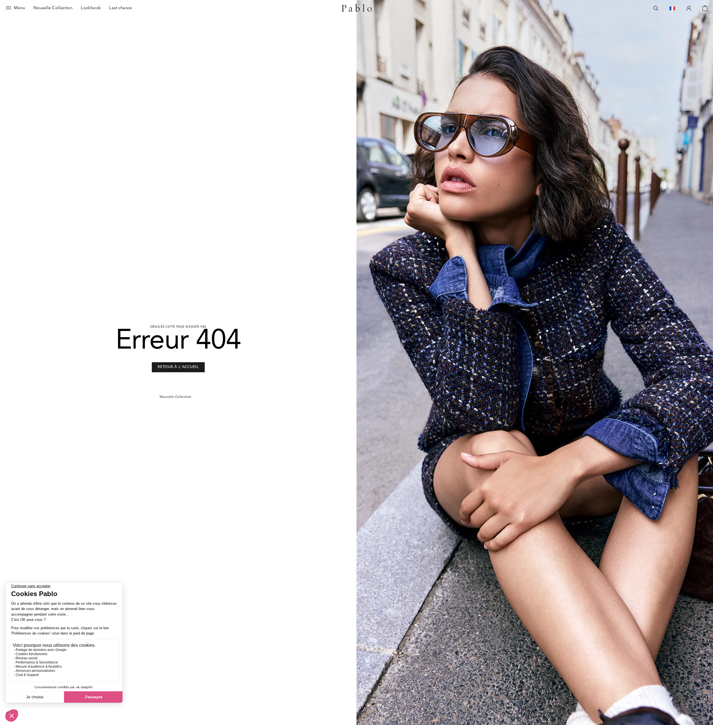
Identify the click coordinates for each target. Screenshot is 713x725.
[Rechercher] (655, 8)
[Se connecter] (688, 8)
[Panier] (704, 8)
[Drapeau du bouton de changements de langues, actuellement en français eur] (672, 8)
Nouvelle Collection (176, 397)
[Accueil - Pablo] (356, 8)
